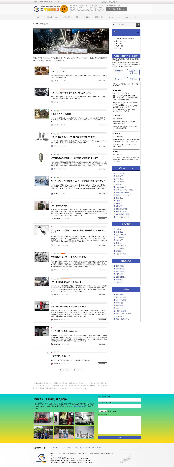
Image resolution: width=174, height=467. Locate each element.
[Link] (114, 2)
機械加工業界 (119, 46)
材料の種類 (66, 17)
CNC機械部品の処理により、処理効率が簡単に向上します (74, 158)
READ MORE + (102, 81)
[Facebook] (101, 2)
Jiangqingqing (56, 319)
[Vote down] (55, 68)
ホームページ (39, 17)
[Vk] (107, 2)
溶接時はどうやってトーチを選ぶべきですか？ (70, 257)
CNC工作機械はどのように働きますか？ (67, 282)
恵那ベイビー (56, 218)
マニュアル (75, 447)
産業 (77, 17)
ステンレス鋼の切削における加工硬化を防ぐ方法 (71, 93)
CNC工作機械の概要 (59, 206)
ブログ (63, 447)
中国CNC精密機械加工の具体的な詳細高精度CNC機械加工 (74, 137)
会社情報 (87, 17)
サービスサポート (114, 17)
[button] (116, 9)
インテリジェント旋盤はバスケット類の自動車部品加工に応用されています (78, 231)
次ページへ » (78, 370)
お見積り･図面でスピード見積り (125, 38)
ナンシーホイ (56, 245)
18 (71, 370)
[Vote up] (58, 68)
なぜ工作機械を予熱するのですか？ (65, 331)
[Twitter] (105, 2)
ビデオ (68, 447)
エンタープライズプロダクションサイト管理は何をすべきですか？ (78, 181)
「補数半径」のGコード (60, 356)
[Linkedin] (110, 2)
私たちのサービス (120, 41)
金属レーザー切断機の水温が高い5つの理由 (68, 306)
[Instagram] (112, 2)
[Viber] (116, 2)
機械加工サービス (52, 17)
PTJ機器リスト (55, 447)
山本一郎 (55, 80)
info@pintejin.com (61, 457)
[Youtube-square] (103, 2)
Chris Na (55, 146)
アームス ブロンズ (58, 71)
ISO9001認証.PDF (85, 447)
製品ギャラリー (100, 17)
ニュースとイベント (131, 17)
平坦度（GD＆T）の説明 (61, 114)
